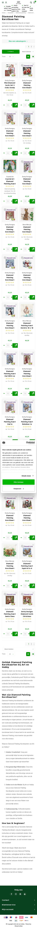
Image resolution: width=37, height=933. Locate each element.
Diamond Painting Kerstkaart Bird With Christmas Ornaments (9, 133)
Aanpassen (17, 488)
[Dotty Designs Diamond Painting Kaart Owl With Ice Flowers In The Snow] (10, 359)
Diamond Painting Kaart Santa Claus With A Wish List (10, 614)
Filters (11, 52)
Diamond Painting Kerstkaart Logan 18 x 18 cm (9, 566)
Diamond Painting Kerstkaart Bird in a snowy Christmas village (27, 133)
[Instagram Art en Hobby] (16, 894)
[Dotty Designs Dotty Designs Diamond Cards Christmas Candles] (27, 599)
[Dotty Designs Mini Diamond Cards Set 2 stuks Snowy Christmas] (10, 70)
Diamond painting (21, 13)
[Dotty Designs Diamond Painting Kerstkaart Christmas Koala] (10, 503)
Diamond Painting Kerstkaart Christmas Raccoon (27, 518)
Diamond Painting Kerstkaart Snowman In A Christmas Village (27, 181)
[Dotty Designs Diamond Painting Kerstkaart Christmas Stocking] (27, 359)
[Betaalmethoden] (5, 917)
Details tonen (26, 476)
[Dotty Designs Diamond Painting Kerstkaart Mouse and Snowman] (10, 214)
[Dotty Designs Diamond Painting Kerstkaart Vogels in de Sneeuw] (10, 262)
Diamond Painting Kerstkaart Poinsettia (27, 85)
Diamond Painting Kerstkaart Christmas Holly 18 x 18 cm (27, 229)
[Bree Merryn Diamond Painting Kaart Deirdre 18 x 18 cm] (27, 310)
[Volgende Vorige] (34, 47)
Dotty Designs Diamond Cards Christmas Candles (27, 614)
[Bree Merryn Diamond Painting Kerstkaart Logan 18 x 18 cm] (10, 551)
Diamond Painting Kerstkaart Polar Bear (27, 277)
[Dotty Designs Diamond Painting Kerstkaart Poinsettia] (27, 70)
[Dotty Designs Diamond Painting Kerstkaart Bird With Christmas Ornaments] (10, 118)
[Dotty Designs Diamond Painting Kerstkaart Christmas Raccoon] (27, 503)
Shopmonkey (18, 926)
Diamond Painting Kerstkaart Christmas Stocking (27, 373)
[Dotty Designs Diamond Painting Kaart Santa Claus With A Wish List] (10, 599)
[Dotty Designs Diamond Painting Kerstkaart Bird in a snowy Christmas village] (27, 118)
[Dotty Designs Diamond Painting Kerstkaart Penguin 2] (10, 310)
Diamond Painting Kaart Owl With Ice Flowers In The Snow (10, 373)
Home (3, 13)
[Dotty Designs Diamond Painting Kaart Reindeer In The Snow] (27, 407)
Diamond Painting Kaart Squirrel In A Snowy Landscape (27, 566)
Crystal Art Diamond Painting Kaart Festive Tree (10, 181)
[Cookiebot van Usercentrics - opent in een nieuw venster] (26, 442)
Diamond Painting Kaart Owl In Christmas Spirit (10, 421)
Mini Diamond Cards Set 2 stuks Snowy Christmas (9, 85)
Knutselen (10, 13)
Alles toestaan (18, 482)
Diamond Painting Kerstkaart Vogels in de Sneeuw (10, 277)
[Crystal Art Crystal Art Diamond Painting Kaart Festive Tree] (10, 166)
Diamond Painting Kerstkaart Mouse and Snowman (9, 229)
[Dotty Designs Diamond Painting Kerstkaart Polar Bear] (27, 262)
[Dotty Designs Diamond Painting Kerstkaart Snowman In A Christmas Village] (27, 166)
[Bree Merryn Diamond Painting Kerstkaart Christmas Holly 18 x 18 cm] (27, 214)
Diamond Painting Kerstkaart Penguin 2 (9, 325)
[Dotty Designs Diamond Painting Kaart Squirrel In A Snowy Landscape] (27, 551)
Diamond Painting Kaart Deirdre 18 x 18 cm (27, 325)
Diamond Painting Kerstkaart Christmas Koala (9, 518)
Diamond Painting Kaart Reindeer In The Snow (27, 421)
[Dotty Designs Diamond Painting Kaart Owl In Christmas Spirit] (10, 407)
